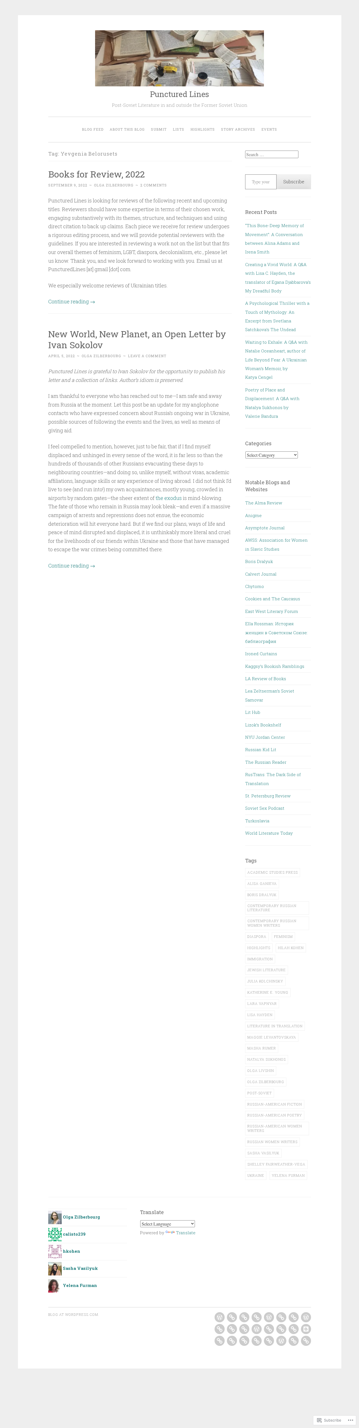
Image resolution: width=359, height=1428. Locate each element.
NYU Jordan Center (265, 737)
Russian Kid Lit (260, 749)
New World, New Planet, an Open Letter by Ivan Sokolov (137, 339)
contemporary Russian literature (271, 907)
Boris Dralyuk (259, 561)
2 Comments (153, 185)
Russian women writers (272, 1141)
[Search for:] (271, 154)
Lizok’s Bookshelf (263, 725)
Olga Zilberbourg (114, 185)
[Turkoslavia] (294, 1341)
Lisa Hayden (260, 1014)
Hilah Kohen (291, 947)
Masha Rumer (261, 1048)
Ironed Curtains (261, 653)
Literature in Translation (275, 1026)
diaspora (256, 936)
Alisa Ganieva (262, 883)
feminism (283, 936)
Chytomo (254, 586)
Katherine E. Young (267, 992)
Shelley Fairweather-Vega (276, 1164)
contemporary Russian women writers (271, 923)
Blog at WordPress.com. (73, 1314)
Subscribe (293, 181)
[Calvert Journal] (281, 1317)
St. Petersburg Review (268, 796)
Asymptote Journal (265, 527)
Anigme (253, 515)
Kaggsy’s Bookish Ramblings (274, 666)
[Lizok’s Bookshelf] (306, 1329)
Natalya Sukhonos (266, 1059)
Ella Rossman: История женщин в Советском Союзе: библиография (276, 632)
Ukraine (255, 1175)
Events (269, 129)
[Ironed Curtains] (244, 1329)
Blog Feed (92, 129)
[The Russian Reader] (244, 1341)
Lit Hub (252, 712)
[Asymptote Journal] (244, 1317)
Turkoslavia (257, 820)
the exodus (169, 498)
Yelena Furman (288, 1175)
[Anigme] (232, 1317)
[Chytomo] (294, 1317)
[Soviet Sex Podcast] (281, 1341)
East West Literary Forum (271, 611)
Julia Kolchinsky (265, 981)
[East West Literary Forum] (220, 1329)
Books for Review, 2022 (96, 174)
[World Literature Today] (306, 1341)
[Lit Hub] (294, 1329)
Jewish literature (266, 970)
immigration (260, 959)
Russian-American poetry (274, 1115)
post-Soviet (259, 1093)
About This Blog (127, 129)
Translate (185, 1232)
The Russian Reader (265, 762)
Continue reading (71, 301)
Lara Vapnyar (262, 1003)
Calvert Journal (261, 574)
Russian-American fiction (274, 1104)
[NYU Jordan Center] (220, 1341)
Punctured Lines (179, 94)
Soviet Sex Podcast (264, 808)
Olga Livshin (260, 1070)
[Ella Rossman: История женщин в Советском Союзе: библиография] (232, 1329)
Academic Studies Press (272, 872)
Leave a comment (147, 356)
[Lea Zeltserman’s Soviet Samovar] (281, 1329)
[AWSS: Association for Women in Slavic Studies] (257, 1317)
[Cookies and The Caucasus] (306, 1317)
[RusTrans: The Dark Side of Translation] (257, 1341)
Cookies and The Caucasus (272, 598)
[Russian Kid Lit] (232, 1341)
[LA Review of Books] (269, 1329)
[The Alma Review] (220, 1317)
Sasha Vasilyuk (263, 1153)
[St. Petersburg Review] (269, 1341)
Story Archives (238, 129)
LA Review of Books (265, 678)
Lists (178, 129)
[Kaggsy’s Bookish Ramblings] (257, 1329)
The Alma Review (263, 503)
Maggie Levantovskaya (271, 1037)
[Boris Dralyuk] (269, 1317)
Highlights (202, 129)
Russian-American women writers (274, 1128)
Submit (159, 129)
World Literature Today (269, 833)
